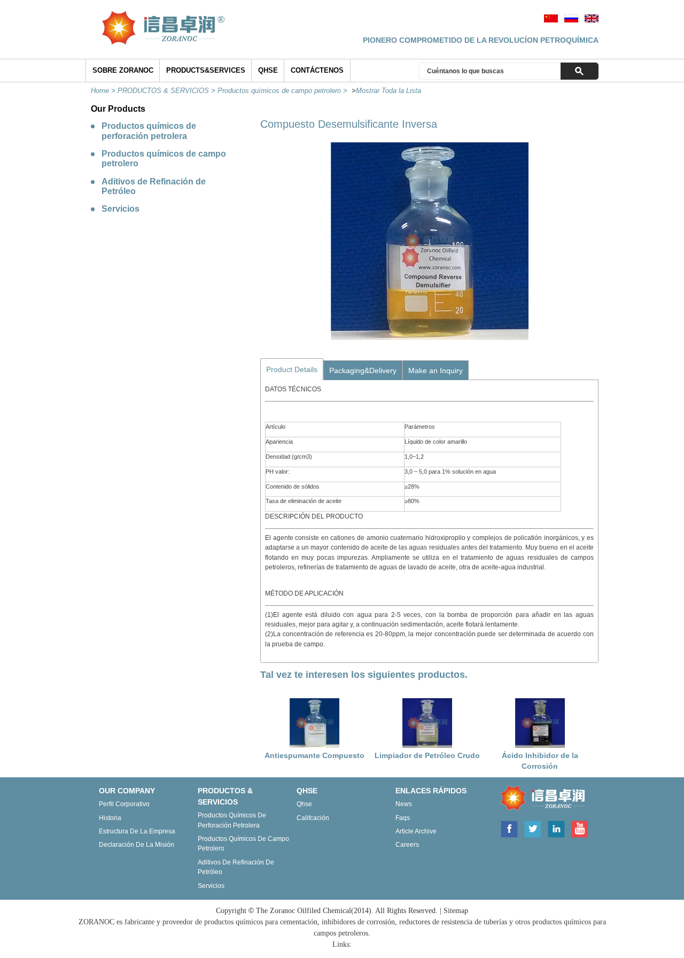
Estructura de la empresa (137, 831)
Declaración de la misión (136, 844)
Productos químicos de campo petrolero (164, 158)
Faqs (402, 818)
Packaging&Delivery (363, 370)
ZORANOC (540, 798)
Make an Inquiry (435, 370)
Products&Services (205, 70)
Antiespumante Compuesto (314, 755)
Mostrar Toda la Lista (388, 91)
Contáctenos (317, 70)
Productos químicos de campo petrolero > (283, 91)
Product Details (291, 369)
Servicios (120, 208)
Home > (104, 91)
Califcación (313, 818)
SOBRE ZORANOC (122, 70)
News (403, 804)
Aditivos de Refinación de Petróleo (154, 186)
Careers (407, 844)
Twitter (533, 828)
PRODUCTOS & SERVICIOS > (167, 91)
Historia (110, 818)
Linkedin (556, 828)
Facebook (509, 828)
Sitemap (456, 911)
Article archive (416, 831)
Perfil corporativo (124, 804)
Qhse (304, 804)
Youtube (579, 828)
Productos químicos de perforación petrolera (149, 130)
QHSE (268, 70)
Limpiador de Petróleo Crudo (427, 755)
